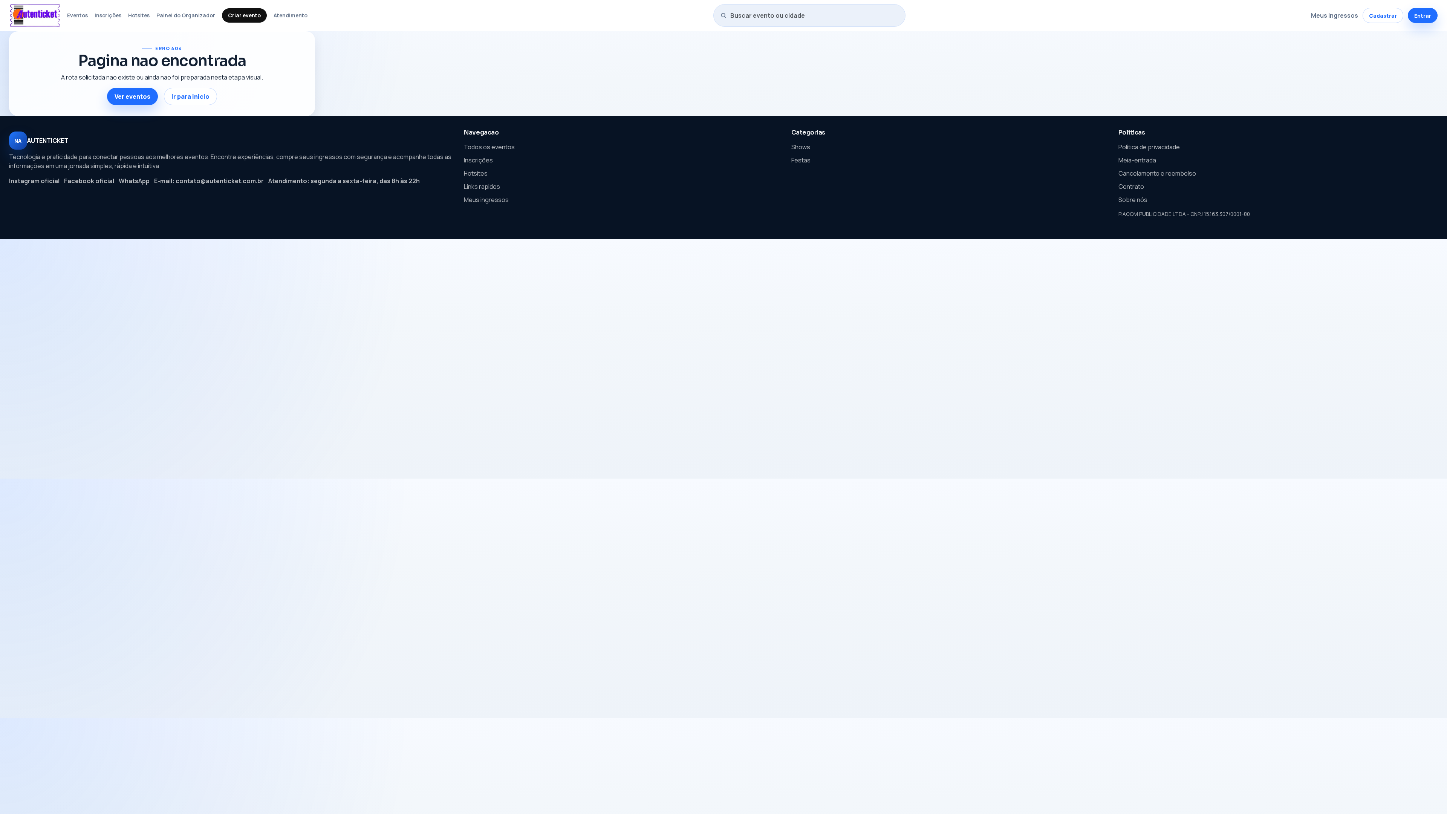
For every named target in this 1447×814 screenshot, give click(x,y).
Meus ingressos (1334, 15)
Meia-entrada (1137, 160)
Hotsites (139, 15)
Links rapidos (482, 186)
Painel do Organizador (185, 15)
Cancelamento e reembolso (1157, 173)
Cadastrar (1383, 15)
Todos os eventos (489, 147)
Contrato (1131, 186)
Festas (801, 160)
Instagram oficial (34, 181)
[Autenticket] (34, 15)
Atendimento (290, 15)
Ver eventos (132, 96)
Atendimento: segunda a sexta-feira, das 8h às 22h (344, 181)
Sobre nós (1132, 200)
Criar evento (244, 15)
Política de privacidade (1149, 147)
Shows (800, 147)
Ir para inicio (190, 96)
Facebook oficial (89, 181)
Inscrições (108, 15)
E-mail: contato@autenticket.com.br (209, 181)
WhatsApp (134, 181)
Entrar (1422, 15)
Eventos (77, 15)
